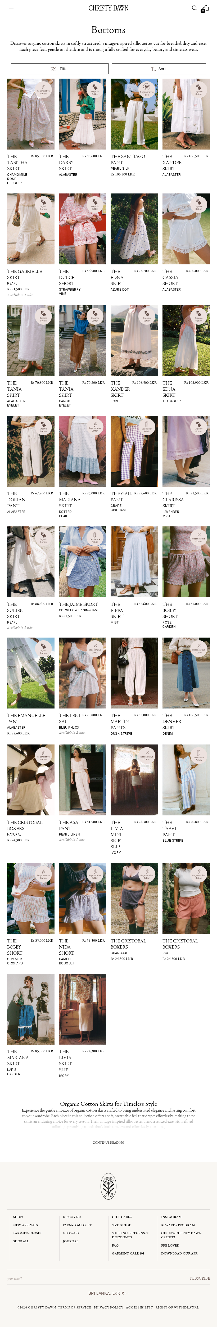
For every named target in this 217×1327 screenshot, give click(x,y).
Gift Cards (122, 1217)
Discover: (72, 1217)
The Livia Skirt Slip (65, 1064)
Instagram (171, 1217)
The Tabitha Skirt (17, 170)
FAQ (115, 1245)
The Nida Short (67, 952)
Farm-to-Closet (27, 1233)
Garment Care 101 (128, 1253)
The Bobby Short (170, 616)
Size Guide (121, 1225)
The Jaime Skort (78, 607)
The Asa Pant (69, 829)
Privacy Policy (109, 1308)
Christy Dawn (42, 1308)
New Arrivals (25, 1225)
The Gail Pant (121, 502)
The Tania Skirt (16, 394)
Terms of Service (74, 1308)
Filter (64, 68)
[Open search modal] (194, 8)
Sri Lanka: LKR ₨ (107, 1293)
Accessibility (139, 1308)
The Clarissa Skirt (173, 505)
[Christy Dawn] (108, 8)
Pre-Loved (170, 1245)
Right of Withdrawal (177, 1308)
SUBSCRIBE (200, 1278)
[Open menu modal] (11, 8)
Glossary (71, 1233)
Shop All (21, 1241)
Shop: (18, 1217)
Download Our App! (179, 1253)
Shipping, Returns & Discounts (130, 1235)
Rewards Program (178, 1225)
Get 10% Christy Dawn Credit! (181, 1235)
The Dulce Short (70, 283)
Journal (70, 1241)
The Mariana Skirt (70, 505)
